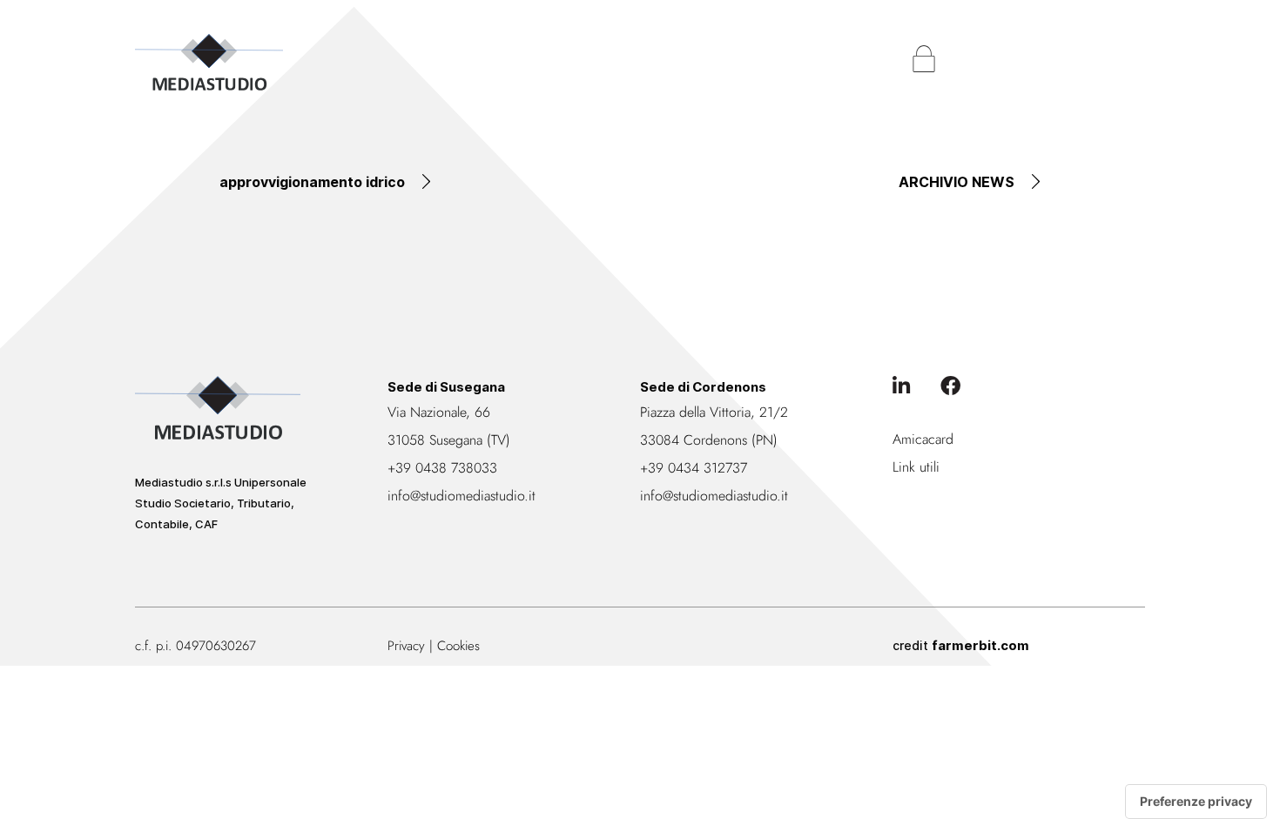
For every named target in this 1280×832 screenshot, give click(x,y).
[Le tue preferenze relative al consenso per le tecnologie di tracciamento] (1196, 801)
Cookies (458, 645)
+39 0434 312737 (693, 468)
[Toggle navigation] (1127, 58)
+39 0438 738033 (442, 468)
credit (961, 645)
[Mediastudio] (209, 61)
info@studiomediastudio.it (461, 495)
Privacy (406, 645)
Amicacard (923, 439)
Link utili (916, 467)
